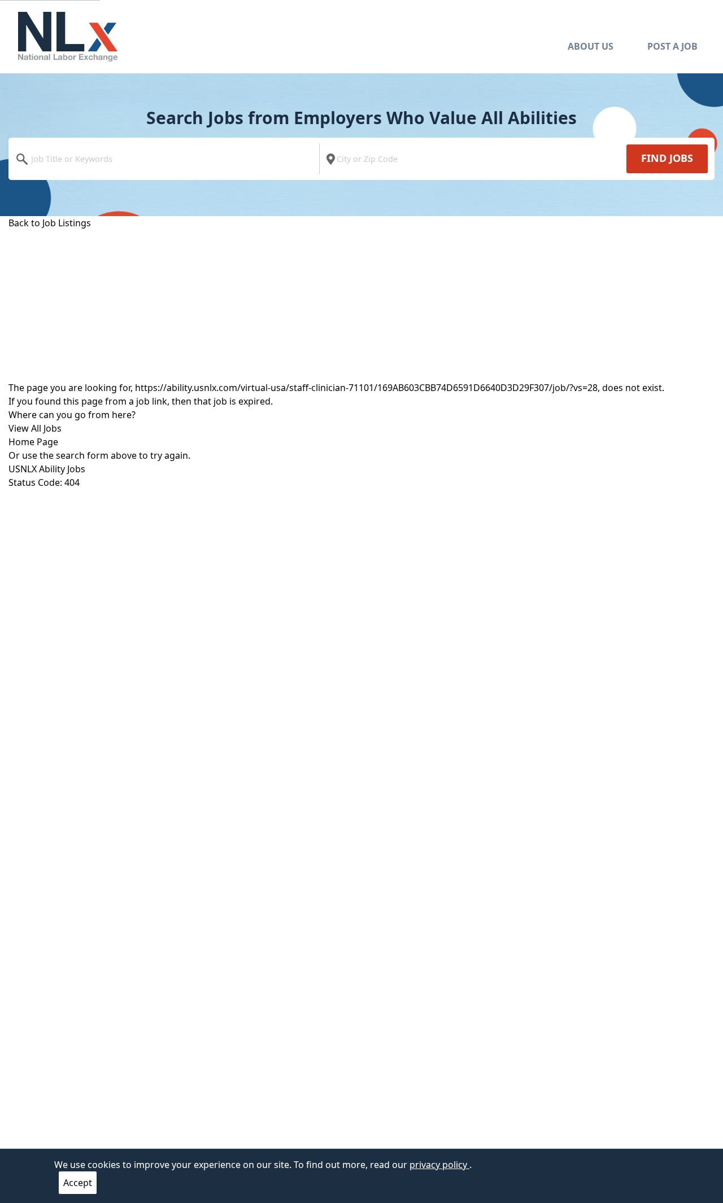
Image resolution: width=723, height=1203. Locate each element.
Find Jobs (667, 158)
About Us (590, 46)
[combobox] (166, 158)
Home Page (33, 442)
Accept (77, 1182)
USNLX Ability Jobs (46, 469)
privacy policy (439, 1164)
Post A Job (672, 46)
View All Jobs (35, 428)
